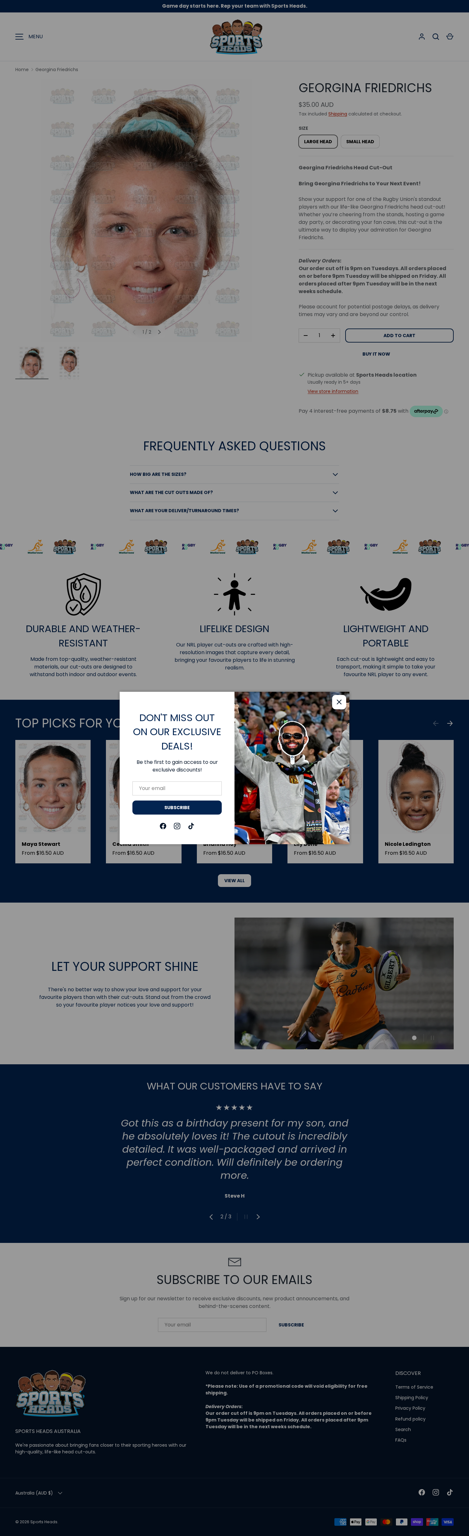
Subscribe (177, 807)
